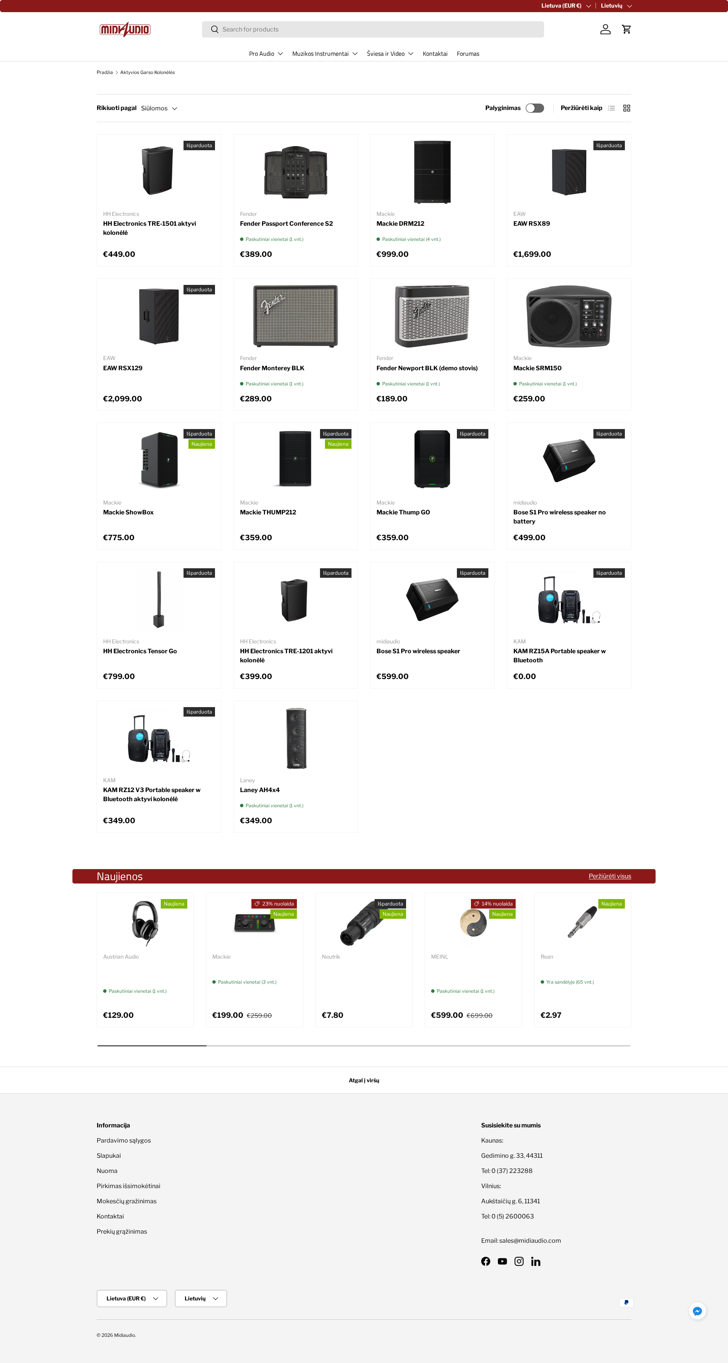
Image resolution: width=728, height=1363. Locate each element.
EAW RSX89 (531, 223)
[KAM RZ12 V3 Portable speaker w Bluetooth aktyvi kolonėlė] (159, 738)
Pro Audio (261, 53)
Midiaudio (124, 1335)
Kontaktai (435, 53)
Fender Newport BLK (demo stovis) (427, 368)
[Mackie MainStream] (254, 923)
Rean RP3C (557, 966)
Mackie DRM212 (400, 223)
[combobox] (373, 29)
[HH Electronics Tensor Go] (159, 599)
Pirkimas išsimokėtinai (128, 1186)
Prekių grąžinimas (122, 1231)
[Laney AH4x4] (296, 738)
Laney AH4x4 (260, 790)
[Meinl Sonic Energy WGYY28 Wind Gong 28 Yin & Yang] (473, 923)
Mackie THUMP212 (268, 512)
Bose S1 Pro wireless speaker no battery (559, 517)
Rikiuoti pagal (116, 108)
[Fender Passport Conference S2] (296, 172)
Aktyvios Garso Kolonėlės (147, 72)
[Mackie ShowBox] (159, 460)
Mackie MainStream (241, 966)
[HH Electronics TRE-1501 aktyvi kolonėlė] (159, 172)
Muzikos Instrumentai (320, 53)
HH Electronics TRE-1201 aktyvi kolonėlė (286, 656)
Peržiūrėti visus (610, 876)
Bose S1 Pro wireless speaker (418, 651)
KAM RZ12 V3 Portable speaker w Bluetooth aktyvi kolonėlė (152, 794)
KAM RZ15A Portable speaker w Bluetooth (559, 656)
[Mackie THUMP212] (296, 460)
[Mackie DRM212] (432, 172)
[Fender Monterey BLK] (296, 316)
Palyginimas (503, 108)
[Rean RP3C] (583, 923)
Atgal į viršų (364, 1080)
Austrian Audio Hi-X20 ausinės (135, 971)
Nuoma (107, 1170)
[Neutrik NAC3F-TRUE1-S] (364, 923)
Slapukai (109, 1155)
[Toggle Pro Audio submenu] (280, 53)
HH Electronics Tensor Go (140, 651)
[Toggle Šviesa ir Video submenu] (410, 53)
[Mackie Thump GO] (432, 460)
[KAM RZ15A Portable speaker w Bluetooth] (569, 599)
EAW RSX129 (123, 368)
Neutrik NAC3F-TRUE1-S (358, 966)
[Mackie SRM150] (569, 316)
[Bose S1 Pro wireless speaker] (432, 599)
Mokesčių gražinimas (127, 1201)
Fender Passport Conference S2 (286, 223)
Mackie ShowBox (128, 512)
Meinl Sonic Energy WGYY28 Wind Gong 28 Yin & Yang (473, 971)
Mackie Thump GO (403, 512)
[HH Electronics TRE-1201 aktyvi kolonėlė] (296, 599)
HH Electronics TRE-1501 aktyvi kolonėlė (149, 228)
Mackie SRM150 (537, 368)
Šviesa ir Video (386, 53)
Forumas (468, 53)
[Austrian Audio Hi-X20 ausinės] (145, 923)
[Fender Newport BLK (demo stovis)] (432, 316)
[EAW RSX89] (569, 172)
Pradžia (105, 72)
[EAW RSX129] (159, 316)
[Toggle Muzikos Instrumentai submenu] (354, 53)
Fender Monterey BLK (272, 368)
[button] (626, 29)
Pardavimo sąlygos (124, 1140)
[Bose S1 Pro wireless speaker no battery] (569, 460)
